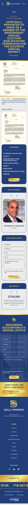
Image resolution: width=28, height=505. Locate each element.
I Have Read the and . (14, 272)
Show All (14, 179)
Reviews (14, 450)
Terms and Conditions (15, 271)
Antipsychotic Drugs (10, 163)
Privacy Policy (6, 372)
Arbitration (7, 168)
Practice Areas (14, 435)
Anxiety (6, 166)
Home (3, 99)
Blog (8, 99)
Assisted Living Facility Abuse (14, 171)
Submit (14, 377)
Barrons (6, 174)
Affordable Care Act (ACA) (12, 153)
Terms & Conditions (9, 495)
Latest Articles (13, 55)
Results (14, 446)
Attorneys (14, 431)
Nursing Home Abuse (14, 439)
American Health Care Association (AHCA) (11, 159)
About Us (14, 428)
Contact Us (14, 458)
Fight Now (14, 277)
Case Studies (14, 454)
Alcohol (6, 156)
